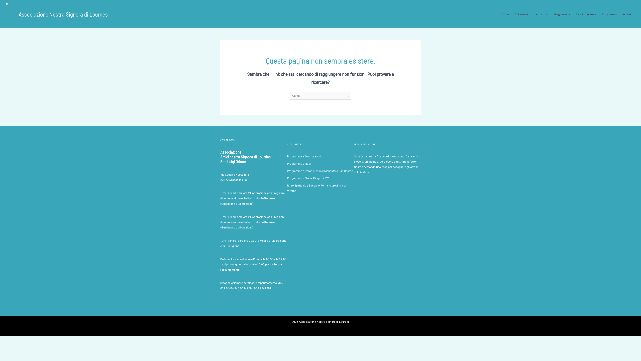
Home (504, 14)
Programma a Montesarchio (304, 156)
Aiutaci (627, 14)
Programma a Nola (299, 163)
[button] (546, 14)
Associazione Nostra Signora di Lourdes (63, 14)
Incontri (538, 14)
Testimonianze (586, 14)
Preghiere (560, 14)
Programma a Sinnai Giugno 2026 (308, 178)
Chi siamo (521, 14)
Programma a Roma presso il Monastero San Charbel (320, 171)
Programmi (609, 14)
